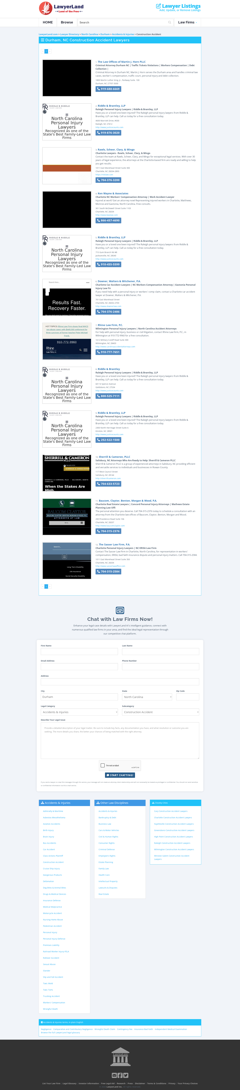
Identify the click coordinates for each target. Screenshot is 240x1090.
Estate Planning (106, 862)
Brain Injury (48, 836)
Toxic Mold (48, 983)
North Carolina (89, 34)
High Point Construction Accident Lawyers (173, 836)
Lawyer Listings (181, 5)
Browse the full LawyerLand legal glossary (60, 1032)
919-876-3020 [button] (110, 133)
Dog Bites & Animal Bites (54, 887)
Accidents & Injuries (123, 34)
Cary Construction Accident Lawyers (171, 811)
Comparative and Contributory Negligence (73, 1029)
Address (45, 676)
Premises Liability (51, 945)
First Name (46, 645)
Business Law (105, 824)
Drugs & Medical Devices (54, 894)
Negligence (46, 1029)
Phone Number (129, 660)
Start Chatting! (121, 775)
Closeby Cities (161, 802)
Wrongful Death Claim (105, 1029)
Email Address (47, 660)
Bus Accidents (49, 843)
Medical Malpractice (52, 907)
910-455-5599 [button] (110, 264)
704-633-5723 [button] (110, 484)
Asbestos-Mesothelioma (54, 817)
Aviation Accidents (51, 824)
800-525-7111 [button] (110, 396)
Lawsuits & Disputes (108, 887)
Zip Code (180, 691)
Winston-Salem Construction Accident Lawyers (171, 857)
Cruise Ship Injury (51, 868)
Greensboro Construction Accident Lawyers (174, 830)
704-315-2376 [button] (110, 531)
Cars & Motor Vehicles (109, 830)
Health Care (104, 875)
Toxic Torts (48, 989)
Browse (67, 22)
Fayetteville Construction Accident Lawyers (174, 824)
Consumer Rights (107, 843)
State (124, 691)
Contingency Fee (124, 1029)
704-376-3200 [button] (110, 180)
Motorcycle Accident (52, 913)
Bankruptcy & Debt (107, 817)
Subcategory (128, 706)
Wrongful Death (50, 1009)
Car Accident (49, 849)
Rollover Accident (51, 958)
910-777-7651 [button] (110, 352)
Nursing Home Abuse (53, 919)
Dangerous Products (52, 875)
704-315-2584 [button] (110, 571)
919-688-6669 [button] (110, 89)
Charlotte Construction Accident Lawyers (173, 817)
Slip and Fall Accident (53, 977)
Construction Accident (53, 862)
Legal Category (48, 706)
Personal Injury (50, 932)
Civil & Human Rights (108, 836)
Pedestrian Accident (52, 926)
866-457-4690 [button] (110, 220)
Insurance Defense (52, 900)
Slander (46, 970)
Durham (105, 34)
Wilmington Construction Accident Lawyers (174, 849)
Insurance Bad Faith (143, 1029)
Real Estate (104, 894)
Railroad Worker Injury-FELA (56, 951)
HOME (48, 22)
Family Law (104, 868)
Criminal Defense (107, 849)
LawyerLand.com (48, 34)
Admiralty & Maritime (53, 811)
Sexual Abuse (49, 964)
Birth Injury (48, 830)
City (43, 691)
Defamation (48, 881)
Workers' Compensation (54, 1002)
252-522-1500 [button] (110, 440)
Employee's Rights (107, 855)
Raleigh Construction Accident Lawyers (172, 843)
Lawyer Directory (69, 34)
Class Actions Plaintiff (53, 855)
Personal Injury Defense (54, 938)
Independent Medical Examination (171, 1029)
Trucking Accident (51, 996)
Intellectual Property (108, 881)
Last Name (127, 645)
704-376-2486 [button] (110, 311)
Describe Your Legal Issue (53, 720)
